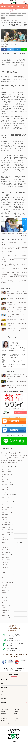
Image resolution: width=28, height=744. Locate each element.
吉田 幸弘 (4, 565)
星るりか (4, 602)
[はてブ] (17, 49)
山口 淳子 (4, 562)
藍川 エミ (4, 504)
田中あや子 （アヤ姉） (7, 582)
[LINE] (24, 49)
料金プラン (10, 6)
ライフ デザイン (6, 532)
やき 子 (4, 597)
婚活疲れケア (5, 482)
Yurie (3, 600)
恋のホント (5, 527)
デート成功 (5, 489)
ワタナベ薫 (5, 559)
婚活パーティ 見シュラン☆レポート (11, 542)
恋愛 (3, 13)
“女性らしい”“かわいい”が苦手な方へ (9, 462)
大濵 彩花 (4, 537)
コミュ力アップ (19, 15)
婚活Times (16, 713)
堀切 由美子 (5, 522)
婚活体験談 (3, 713)
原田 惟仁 (4, 517)
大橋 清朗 (5, 539)
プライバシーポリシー (6, 723)
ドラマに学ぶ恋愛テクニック (11, 20)
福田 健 (4, 514)
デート (12, 15)
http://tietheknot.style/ (7, 366)
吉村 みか (4, 567)
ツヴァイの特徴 (4, 709)
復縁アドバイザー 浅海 (7, 512)
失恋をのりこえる (6, 484)
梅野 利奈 (4, 557)
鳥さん (3, 577)
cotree (3, 572)
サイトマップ (4, 716)
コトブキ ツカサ (6, 529)
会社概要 (16, 718)
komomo (4, 595)
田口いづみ (4, 46)
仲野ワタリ (5, 605)
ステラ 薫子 (5, 549)
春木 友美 (4, 587)
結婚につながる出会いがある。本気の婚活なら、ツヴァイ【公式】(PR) (14, 234)
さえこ (3, 544)
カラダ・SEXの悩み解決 (8, 494)
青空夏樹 (4, 590)
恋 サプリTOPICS (6, 524)
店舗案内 (17, 6)
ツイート (10, 49)
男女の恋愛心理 (18, 13)
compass (4, 610)
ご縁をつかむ (5, 15)
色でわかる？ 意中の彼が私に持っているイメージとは (14, 455)
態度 (3, 17)
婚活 (24, 13)
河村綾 (3, 612)
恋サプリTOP (3, 20)
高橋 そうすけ (5, 554)
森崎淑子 (4, 615)
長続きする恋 (9, 44)
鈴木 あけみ (5, 552)
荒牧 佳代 (4, 509)
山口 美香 (4, 585)
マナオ (3, 607)
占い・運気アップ (6, 487)
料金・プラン (17, 709)
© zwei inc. (14, 741)
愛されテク (10, 13)
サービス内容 (3, 6)
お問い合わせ (17, 720)
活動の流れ (16, 711)
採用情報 (3, 720)
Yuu (3, 570)
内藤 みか (4, 534)
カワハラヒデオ (6, 580)
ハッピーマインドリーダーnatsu (10, 575)
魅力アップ (17, 44)
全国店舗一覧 (14, 674)
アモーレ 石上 (5, 507)
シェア (4, 49)
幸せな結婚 (5, 479)
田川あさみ (5, 617)
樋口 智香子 (5, 519)
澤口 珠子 (4, 547)
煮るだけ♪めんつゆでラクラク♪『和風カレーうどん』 (14, 460)
